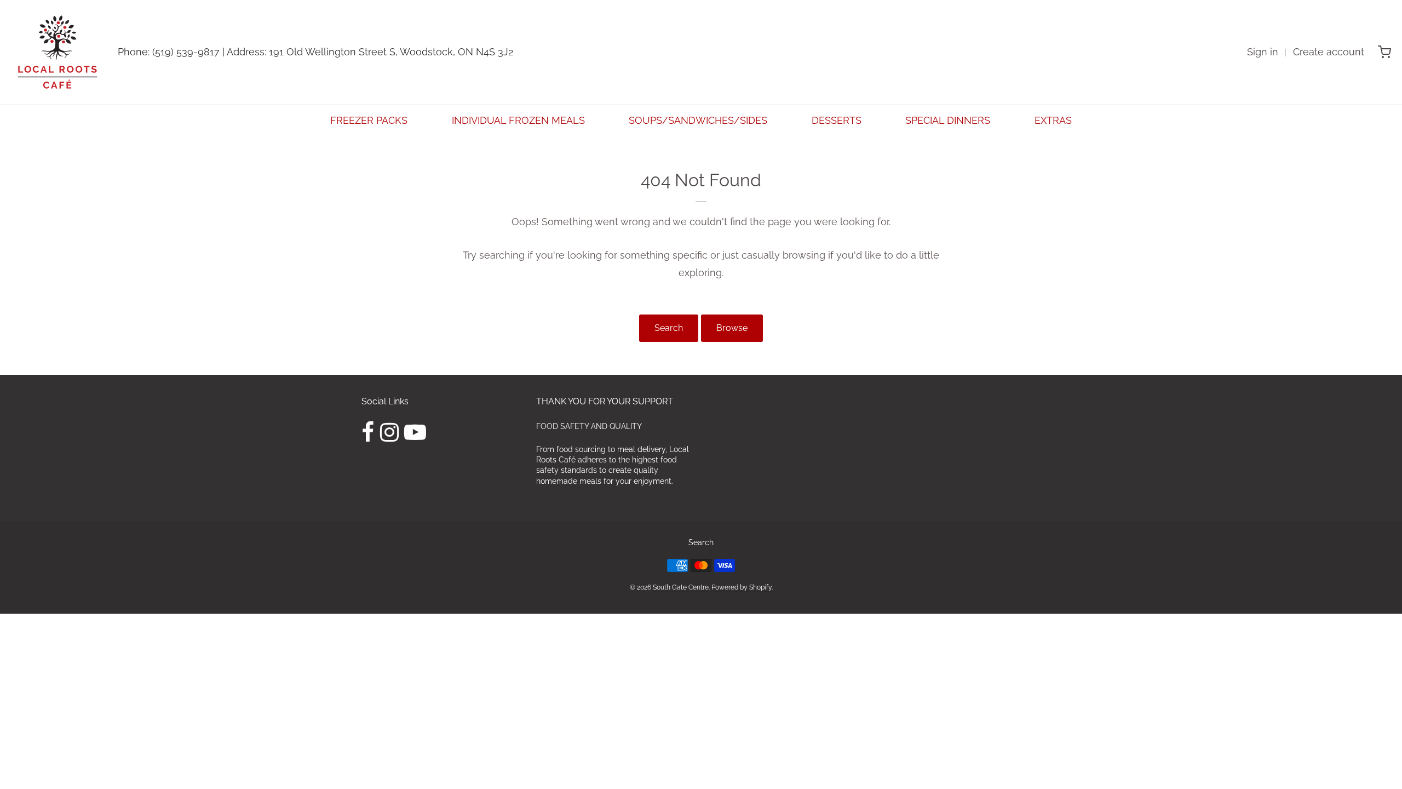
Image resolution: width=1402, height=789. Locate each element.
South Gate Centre (681, 587)
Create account (1328, 52)
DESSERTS (836, 120)
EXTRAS (1053, 120)
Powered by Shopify (741, 587)
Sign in (1262, 52)
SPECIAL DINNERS (947, 120)
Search (668, 328)
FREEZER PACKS (368, 120)
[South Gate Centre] (57, 52)
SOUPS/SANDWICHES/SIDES (698, 120)
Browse (732, 328)
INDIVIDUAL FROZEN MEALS (518, 120)
